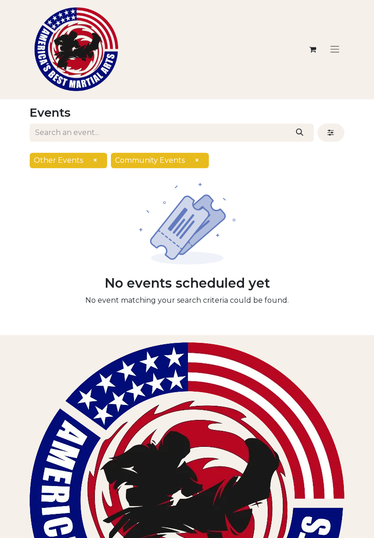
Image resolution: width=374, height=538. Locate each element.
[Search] (300, 133)
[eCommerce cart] (312, 49)
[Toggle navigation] (334, 49)
